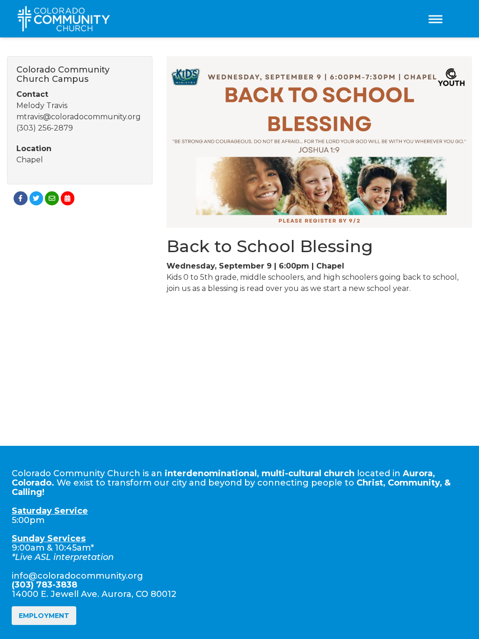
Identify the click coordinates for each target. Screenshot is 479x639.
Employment (44, 615)
